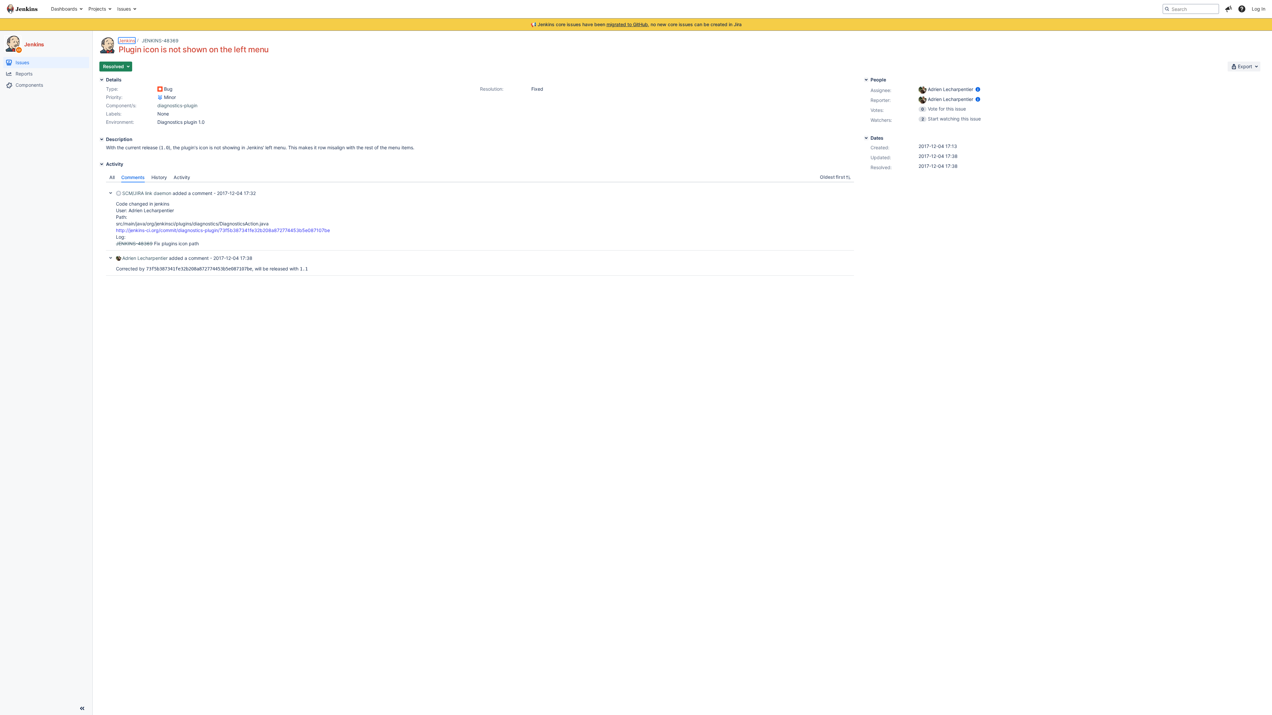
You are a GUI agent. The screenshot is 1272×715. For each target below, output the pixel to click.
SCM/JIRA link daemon (146, 193)
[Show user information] (977, 89)
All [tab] (112, 177)
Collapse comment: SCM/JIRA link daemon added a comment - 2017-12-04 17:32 (110, 193)
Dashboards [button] (64, 9)
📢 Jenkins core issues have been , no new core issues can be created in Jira (636, 24)
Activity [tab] (182, 177)
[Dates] (866, 138)
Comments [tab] (133, 177)
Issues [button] (124, 9)
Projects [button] (97, 9)
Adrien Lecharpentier (145, 258)
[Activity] (101, 164)
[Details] (101, 79)
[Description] (101, 139)
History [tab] (159, 177)
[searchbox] (1191, 9)
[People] (866, 79)
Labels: (114, 114)
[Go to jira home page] (22, 9)
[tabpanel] (480, 229)
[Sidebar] (82, 708)
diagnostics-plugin (177, 105)
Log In (1258, 9)
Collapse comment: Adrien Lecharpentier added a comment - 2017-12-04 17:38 (110, 258)
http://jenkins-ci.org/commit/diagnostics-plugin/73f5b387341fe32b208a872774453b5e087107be (223, 230)
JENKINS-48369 (160, 40)
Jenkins (127, 40)
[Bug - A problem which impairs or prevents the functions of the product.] (160, 89)
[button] (1228, 9)
